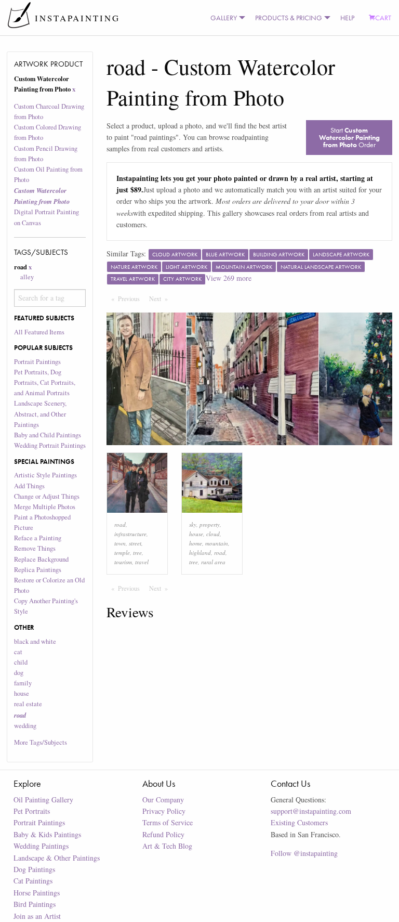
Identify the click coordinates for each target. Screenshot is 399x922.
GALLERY (223, 17)
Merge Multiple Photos (44, 506)
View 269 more (228, 278)
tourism (123, 562)
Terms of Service (167, 822)
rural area (213, 562)
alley (27, 276)
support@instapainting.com (311, 811)
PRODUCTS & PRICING (288, 17)
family (23, 683)
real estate (28, 703)
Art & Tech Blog (167, 846)
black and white (35, 641)
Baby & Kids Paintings (47, 834)
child (21, 662)
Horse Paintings (37, 893)
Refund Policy (163, 834)
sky (192, 524)
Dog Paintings (34, 869)
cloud (213, 534)
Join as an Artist (37, 916)
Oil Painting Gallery (43, 799)
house (21, 693)
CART (383, 17)
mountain (216, 543)
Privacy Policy (163, 811)
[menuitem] (225, 18)
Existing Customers (299, 822)
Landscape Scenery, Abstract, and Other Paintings (40, 413)
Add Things (29, 486)
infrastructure (130, 534)
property (210, 524)
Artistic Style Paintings (45, 475)
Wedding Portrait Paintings (50, 445)
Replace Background (41, 559)
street (135, 543)
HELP (347, 17)
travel (142, 562)
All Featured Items (39, 332)
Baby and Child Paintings (47, 435)
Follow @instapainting (304, 853)
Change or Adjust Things (46, 496)
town (120, 543)
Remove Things (35, 548)
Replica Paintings (37, 569)
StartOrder (349, 137)
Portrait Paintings (37, 361)
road (120, 524)
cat (18, 651)
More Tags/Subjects (40, 742)
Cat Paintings (33, 881)
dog (18, 672)
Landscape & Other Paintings (57, 858)
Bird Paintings (35, 904)
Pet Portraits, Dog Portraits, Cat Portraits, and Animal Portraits (44, 382)
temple (122, 552)
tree (137, 552)
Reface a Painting (37, 538)
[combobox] (50, 298)
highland (200, 552)
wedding (25, 725)
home (195, 543)
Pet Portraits (32, 811)
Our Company (163, 799)
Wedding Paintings (41, 846)
